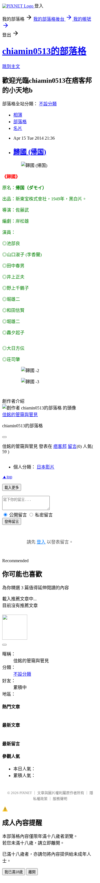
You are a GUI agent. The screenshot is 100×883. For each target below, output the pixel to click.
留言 (72, 446)
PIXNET (25, 793)
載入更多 (11, 488)
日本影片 (45, 467)
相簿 (17, 115)
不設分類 (48, 103)
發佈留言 (11, 522)
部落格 (20, 121)
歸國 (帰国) (29, 152)
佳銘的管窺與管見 (20, 414)
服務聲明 (60, 799)
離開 (32, 872)
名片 (17, 128)
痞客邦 (60, 446)
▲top (7, 476)
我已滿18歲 (13, 872)
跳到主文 (11, 66)
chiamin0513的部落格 (44, 51)
